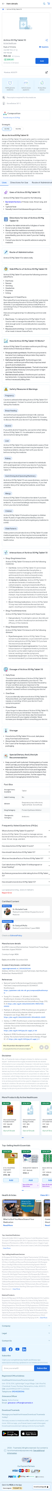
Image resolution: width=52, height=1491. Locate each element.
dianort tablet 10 (21, 1300)
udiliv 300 (13, 1238)
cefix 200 (37, 1245)
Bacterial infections (13, 202)
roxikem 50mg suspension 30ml (33, 1315)
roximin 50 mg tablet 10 (10, 1318)
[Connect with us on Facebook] (11, 1349)
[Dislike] (46, 1047)
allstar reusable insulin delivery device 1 (17, 1282)
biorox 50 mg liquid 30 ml (11, 1298)
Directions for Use (19, 182)
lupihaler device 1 (8, 1269)
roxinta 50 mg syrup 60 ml (29, 1318)
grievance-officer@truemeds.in (20, 1403)
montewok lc (15, 1243)
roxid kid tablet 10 (13, 1315)
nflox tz (23, 1243)
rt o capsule (28, 1240)
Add (42, 61)
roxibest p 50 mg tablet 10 (25, 1310)
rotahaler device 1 (31, 1260)
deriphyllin (45, 1245)
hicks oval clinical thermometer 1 (34, 1267)
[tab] (26, 1325)
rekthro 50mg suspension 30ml (13, 1303)
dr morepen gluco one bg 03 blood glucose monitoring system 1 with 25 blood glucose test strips (24, 1264)
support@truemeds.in (10, 968)
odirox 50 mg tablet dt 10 (37, 1300)
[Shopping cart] (48, 3)
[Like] (41, 1047)
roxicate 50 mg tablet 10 (18, 1313)
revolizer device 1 (15, 1272)
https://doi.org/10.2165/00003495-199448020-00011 (24, 1017)
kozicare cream (27, 1245)
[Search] (44, 4)
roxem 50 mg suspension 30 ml (31, 1305)
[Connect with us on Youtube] (17, 1349)
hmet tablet (38, 1240)
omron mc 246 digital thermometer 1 (15, 1274)
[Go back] (3, 4)
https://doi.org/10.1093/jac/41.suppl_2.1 (24, 1039)
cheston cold (29, 1238)
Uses (4, 182)
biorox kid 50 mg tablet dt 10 (31, 1298)
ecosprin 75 (6, 1240)
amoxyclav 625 (16, 1240)
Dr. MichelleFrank (20, 909)
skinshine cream (42, 1238)
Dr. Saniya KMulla (20, 925)
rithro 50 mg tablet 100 (34, 1303)
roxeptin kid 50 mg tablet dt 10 (27, 1308)
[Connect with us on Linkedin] (24, 1349)
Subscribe (42, 1368)
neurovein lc (15, 1245)
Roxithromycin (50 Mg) (11, 118)
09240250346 (25, 968)
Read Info (45, 47)
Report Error (7, 893)
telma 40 (5, 1238)
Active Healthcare (10, 43)
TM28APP (16, 1488)
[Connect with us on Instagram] (4, 1349)
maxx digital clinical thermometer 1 (35, 1272)
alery (8, 1245)
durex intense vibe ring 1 (18, 1286)
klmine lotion (32, 1243)
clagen (40, 1243)
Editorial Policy (16, 935)
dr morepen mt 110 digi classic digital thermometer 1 (20, 1257)
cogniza (20, 1238)
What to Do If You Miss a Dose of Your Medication (18, 1220)
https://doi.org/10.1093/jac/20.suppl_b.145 (20, 1031)
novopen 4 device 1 (34, 1286)
